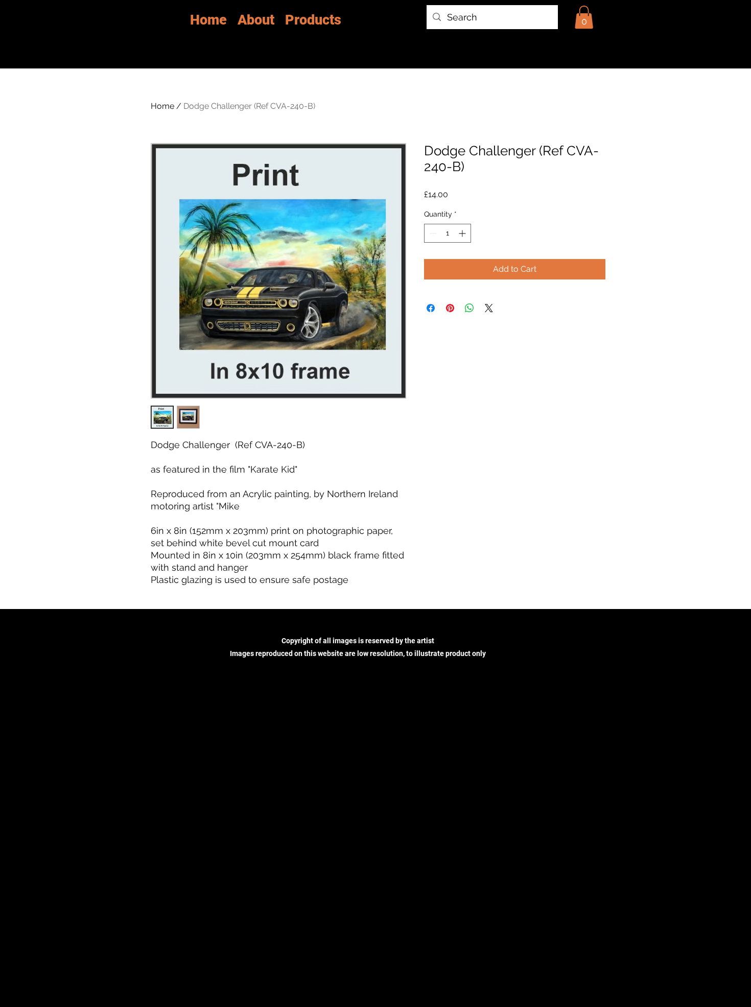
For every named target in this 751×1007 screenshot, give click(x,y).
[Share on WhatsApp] (469, 308)
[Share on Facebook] (431, 308)
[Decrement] (432, 233)
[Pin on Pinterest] (450, 308)
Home (162, 106)
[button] (584, 17)
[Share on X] (489, 308)
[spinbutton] (447, 233)
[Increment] (463, 233)
